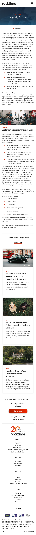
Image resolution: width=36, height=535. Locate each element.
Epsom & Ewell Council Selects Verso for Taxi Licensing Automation (16, 276)
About (18, 477)
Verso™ (18, 443)
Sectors (18, 29)
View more (18, 242)
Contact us (18, 411)
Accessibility (18, 497)
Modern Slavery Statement (18, 484)
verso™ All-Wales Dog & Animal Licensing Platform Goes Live (18, 325)
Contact (18, 493)
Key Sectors (18, 463)
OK (3, 531)
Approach (18, 475)
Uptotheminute (18, 447)
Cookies (18, 502)
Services (18, 466)
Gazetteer (18, 445)
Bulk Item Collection (18, 452)
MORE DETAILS (29, 532)
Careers (18, 481)
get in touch (12, 227)
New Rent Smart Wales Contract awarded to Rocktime (16, 374)
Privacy (18, 500)
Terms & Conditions (18, 495)
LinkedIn (18, 509)
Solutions (18, 461)
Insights (18, 479)
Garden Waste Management (18, 450)
